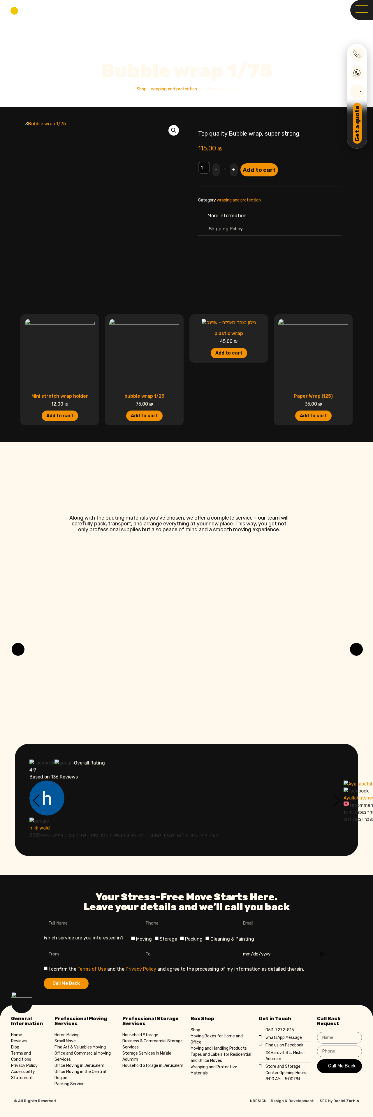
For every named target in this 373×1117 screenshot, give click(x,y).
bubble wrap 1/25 (144, 396)
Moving (144, 939)
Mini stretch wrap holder (59, 396)
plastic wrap (228, 333)
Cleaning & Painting (232, 939)
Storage (168, 939)
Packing (194, 939)
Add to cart (259, 169)
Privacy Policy (141, 969)
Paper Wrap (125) (313, 396)
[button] (173, 130)
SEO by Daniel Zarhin (339, 1101)
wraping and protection (174, 89)
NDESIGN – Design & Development (282, 1101)
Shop (142, 89)
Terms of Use (92, 969)
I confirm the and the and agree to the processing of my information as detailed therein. (176, 969)
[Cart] (14, 11)
